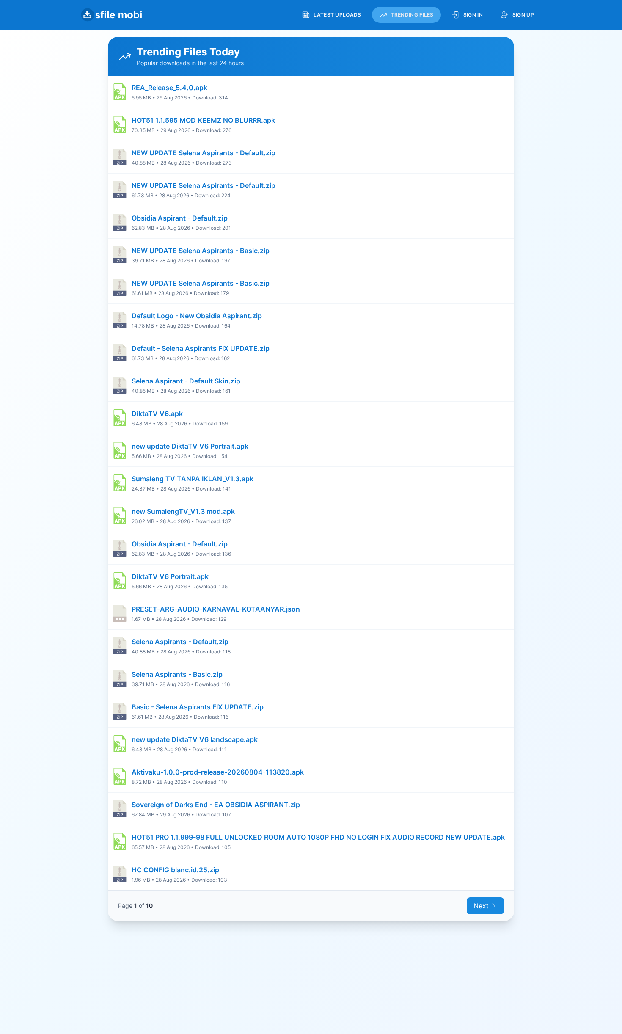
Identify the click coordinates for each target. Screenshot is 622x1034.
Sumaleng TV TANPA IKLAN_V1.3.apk (192, 478)
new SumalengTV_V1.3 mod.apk (183, 511)
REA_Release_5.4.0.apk (169, 87)
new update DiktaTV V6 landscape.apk (195, 739)
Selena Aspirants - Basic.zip (177, 674)
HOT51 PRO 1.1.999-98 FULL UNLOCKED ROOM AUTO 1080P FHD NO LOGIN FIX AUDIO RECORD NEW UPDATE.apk (318, 837)
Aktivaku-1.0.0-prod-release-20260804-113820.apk (218, 772)
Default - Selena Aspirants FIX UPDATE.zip (201, 348)
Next (481, 906)
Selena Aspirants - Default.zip (180, 641)
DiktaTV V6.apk (157, 413)
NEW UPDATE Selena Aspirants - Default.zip (203, 153)
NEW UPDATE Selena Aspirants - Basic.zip (201, 250)
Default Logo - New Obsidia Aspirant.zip (197, 316)
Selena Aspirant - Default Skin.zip (186, 381)
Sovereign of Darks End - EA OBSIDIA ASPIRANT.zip (216, 804)
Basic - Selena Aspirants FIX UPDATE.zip (198, 707)
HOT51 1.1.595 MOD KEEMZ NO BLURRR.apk (203, 120)
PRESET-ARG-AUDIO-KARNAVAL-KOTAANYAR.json (216, 609)
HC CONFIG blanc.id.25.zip (175, 870)
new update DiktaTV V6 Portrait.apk (190, 446)
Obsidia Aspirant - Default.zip (180, 218)
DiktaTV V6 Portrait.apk (170, 576)
